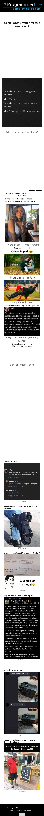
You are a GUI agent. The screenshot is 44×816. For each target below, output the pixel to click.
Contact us (19, 810)
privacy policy (29, 810)
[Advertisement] (22, 53)
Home (12, 810)
